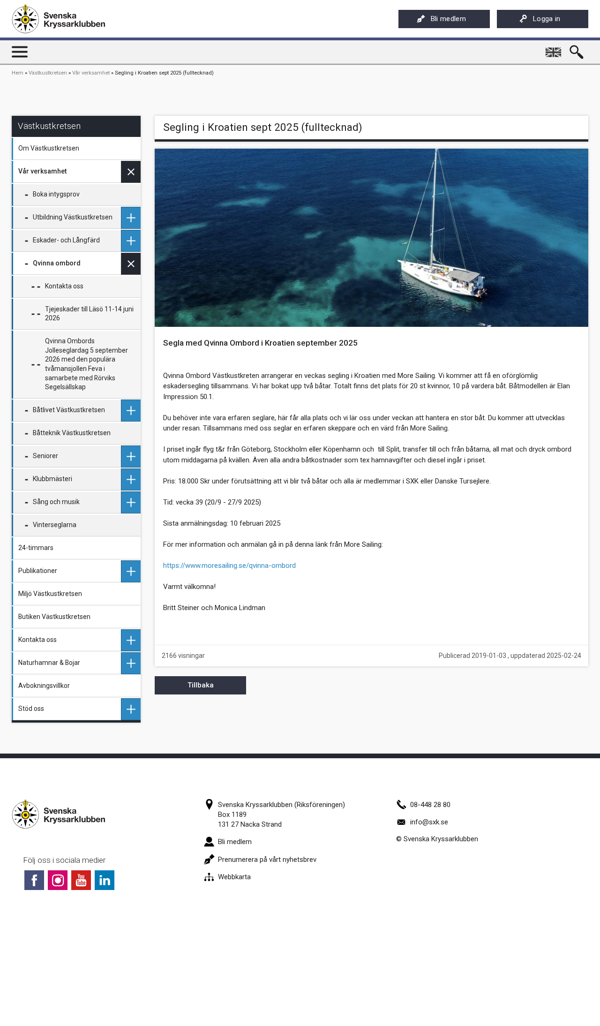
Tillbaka (201, 685)
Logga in (547, 19)
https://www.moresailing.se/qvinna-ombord (229, 565)
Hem (17, 73)
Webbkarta (234, 877)
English (554, 49)
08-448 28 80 (430, 804)
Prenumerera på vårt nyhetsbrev (267, 859)
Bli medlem (448, 19)
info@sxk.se (429, 822)
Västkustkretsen (48, 73)
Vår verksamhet (91, 73)
